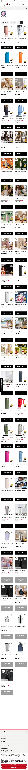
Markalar (3, 738)
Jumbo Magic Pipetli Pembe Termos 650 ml (7, 251)
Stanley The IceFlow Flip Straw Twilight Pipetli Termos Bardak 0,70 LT (21, 384)
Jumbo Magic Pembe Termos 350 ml (7, 224)
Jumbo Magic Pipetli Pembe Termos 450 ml (21, 91)
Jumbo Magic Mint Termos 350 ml (7, 171)
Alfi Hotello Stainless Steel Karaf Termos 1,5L (21, 626)
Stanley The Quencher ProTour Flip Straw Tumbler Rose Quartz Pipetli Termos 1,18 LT (7, 570)
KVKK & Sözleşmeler (6, 745)
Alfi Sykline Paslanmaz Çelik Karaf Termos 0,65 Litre (7, 517)
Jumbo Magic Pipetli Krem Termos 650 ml (7, 91)
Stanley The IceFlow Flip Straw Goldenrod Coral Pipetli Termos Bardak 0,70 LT (21, 65)
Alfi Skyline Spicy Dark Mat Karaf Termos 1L (21, 654)
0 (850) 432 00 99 (7, 751)
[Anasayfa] (7, 4)
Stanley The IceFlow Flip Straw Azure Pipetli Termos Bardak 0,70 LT (7, 65)
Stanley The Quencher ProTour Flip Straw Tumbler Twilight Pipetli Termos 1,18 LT (7, 118)
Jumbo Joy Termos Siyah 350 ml (7, 598)
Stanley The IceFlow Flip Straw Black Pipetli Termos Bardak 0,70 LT (21, 277)
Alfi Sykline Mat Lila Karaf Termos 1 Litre (7, 543)
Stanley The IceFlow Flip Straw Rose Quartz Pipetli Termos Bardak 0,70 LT (7, 490)
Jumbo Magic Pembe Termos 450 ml (7, 357)
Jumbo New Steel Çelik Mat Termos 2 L (21, 543)
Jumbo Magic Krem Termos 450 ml (21, 171)
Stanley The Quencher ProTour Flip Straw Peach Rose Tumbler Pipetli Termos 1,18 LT (7, 38)
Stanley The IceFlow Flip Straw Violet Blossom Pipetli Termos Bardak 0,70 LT (7, 464)
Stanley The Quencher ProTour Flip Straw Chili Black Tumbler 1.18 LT (21, 410)
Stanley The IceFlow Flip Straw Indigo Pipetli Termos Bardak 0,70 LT (21, 464)
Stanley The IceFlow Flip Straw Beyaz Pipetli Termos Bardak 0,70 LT (7, 304)
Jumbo (3, 731)
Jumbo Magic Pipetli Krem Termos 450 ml (21, 224)
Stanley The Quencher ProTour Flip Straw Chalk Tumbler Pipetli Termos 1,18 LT (21, 38)
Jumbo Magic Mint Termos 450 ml (21, 357)
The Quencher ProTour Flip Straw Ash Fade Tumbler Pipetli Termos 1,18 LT (21, 437)
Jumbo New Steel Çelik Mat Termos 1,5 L (7, 145)
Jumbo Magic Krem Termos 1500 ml (21, 331)
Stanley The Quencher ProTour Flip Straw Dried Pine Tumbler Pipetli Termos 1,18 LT (7, 437)
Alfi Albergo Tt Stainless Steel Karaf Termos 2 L (7, 626)
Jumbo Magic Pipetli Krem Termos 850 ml (21, 251)
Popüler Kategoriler (6, 735)
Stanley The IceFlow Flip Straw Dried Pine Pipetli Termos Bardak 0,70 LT (7, 410)
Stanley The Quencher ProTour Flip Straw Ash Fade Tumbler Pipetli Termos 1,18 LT (21, 198)
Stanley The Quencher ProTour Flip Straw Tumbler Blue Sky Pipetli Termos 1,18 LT (21, 118)
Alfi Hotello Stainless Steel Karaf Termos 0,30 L (21, 490)
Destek (3, 741)
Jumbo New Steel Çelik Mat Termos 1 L (21, 145)
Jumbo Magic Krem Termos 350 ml (21, 304)
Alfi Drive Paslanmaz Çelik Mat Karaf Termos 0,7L (7, 654)
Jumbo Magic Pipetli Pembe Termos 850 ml (7, 331)
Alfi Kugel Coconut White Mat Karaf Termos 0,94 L (7, 384)
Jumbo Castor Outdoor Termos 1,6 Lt (7, 683)
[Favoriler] (20, 4)
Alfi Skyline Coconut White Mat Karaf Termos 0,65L (21, 517)
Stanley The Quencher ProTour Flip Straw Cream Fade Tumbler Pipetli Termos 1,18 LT (7, 198)
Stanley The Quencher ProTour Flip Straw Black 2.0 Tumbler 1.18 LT (7, 277)
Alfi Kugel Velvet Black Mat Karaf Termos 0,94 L (21, 598)
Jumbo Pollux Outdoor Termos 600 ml (21, 570)
